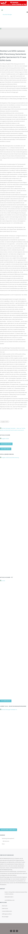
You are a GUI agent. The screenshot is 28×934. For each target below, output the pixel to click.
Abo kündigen (5, 916)
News (3, 844)
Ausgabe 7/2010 (4, 421)
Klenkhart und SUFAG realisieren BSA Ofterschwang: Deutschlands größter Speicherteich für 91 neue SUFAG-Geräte (13, 55)
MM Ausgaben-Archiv (6, 443)
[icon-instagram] (14, 931)
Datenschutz (5, 908)
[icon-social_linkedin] (11, 931)
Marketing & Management (8, 838)
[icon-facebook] (17, 931)
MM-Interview (6, 841)
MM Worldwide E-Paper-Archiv (8, 829)
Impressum (4, 905)
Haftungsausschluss (7, 914)
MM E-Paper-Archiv (5, 448)
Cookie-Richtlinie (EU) (7, 911)
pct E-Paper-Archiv (5, 700)
